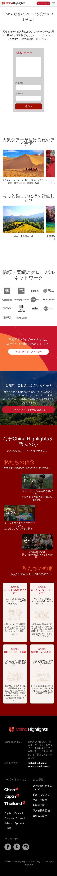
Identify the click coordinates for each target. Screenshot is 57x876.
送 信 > (28, 106)
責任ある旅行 (40, 815)
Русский (19, 823)
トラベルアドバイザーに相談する (28, 409)
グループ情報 (40, 799)
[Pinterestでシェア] (16, 849)
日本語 (7, 828)
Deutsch (19, 813)
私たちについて (41, 794)
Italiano (8, 823)
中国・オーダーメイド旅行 (28, 351)
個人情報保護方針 (42, 810)
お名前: (19, 82)
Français (9, 818)
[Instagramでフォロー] (25, 849)
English (8, 813)
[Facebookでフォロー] (7, 849)
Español (20, 818)
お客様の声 (39, 805)
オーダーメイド (43, 3)
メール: (19, 93)
